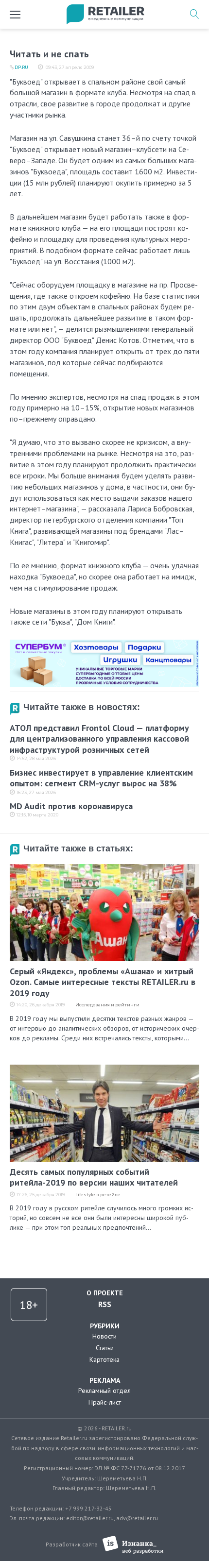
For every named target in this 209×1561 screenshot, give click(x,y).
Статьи (105, 1347)
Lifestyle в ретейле (98, 1194)
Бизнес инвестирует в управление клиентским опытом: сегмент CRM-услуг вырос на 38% (101, 778)
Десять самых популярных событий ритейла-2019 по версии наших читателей (94, 1177)
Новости (104, 1336)
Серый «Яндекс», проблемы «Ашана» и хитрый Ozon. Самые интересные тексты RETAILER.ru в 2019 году (102, 982)
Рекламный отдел (104, 1390)
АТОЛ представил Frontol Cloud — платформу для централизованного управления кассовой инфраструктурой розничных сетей (99, 738)
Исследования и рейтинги (107, 1004)
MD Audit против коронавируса (71, 806)
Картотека (104, 1359)
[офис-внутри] (104, 643)
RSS (104, 1304)
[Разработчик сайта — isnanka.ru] (133, 1545)
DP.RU (21, 67)
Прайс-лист (104, 1402)
